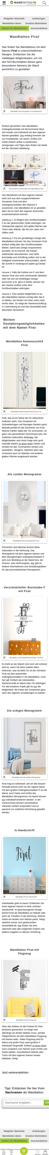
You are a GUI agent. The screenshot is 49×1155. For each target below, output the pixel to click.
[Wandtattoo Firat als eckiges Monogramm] (24, 746)
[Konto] (3, 1152)
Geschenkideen (39, 28)
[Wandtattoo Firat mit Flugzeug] (24, 988)
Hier (22, 136)
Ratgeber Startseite (14, 18)
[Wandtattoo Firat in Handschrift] (24, 865)
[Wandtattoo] (22, 3)
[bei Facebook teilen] (28, 1079)
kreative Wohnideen (36, 23)
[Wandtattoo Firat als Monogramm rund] (24, 509)
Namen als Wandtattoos (14, 28)
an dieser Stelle (26, 444)
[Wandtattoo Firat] (24, 92)
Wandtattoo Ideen (11, 23)
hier (35, 687)
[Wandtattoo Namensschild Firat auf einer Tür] (24, 380)
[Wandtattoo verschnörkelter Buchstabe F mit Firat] (24, 626)
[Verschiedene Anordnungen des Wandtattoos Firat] (24, 170)
